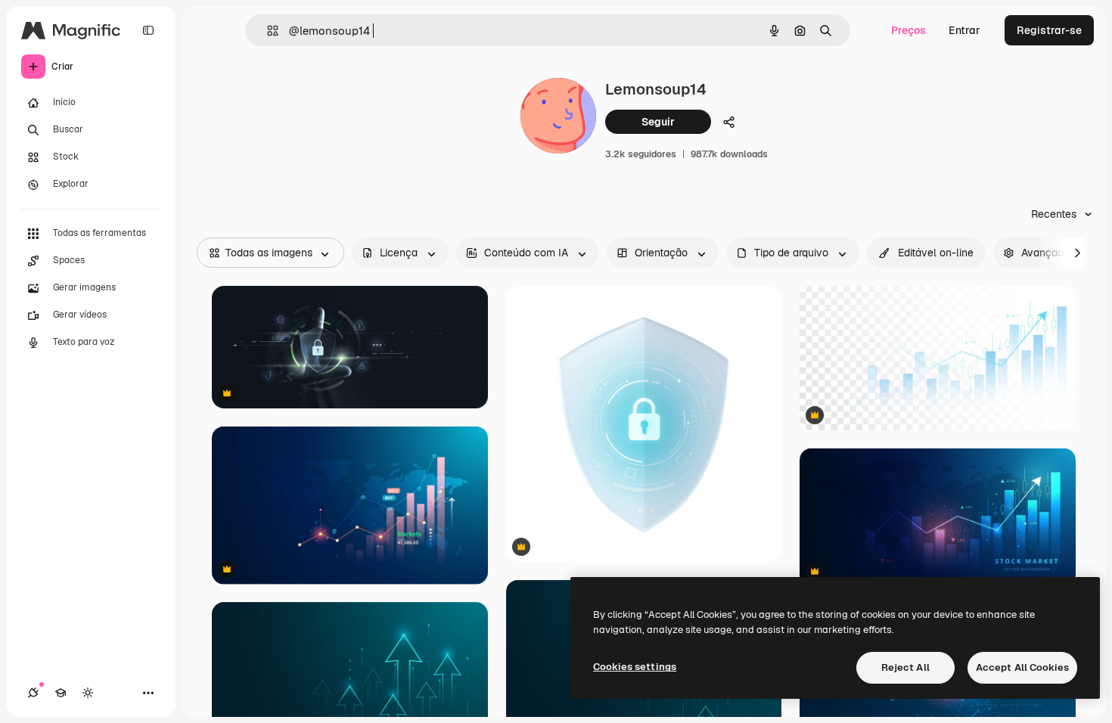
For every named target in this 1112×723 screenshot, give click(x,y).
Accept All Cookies (1022, 667)
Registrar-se (1049, 30)
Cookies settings (634, 666)
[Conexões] (33, 693)
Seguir (658, 122)
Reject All (905, 667)
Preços (908, 30)
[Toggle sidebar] (148, 30)
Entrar (964, 30)
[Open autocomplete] (266, 30)
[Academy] (60, 693)
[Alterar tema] (88, 693)
